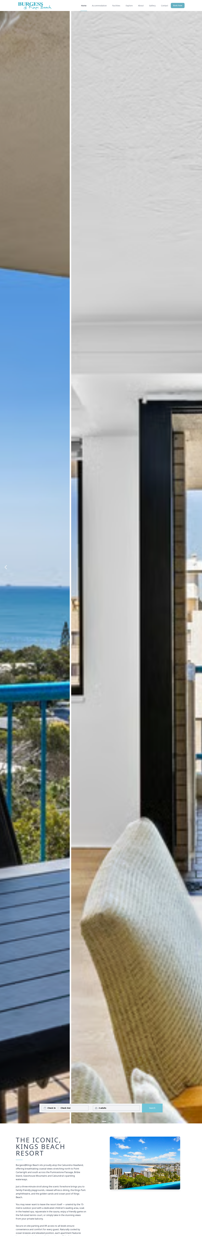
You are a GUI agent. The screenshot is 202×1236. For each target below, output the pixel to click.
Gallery (152, 5)
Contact (164, 5)
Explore (129, 5)
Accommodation (99, 5)
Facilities (116, 5)
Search (152, 1108)
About (141, 5)
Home (83, 5)
